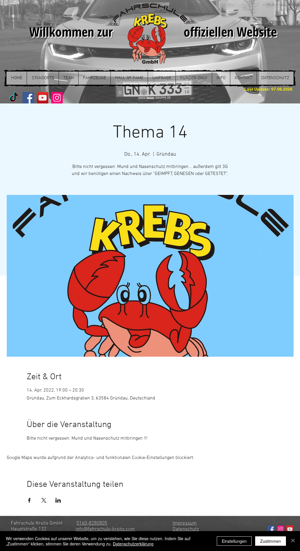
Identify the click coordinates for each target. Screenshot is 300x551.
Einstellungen (234, 541)
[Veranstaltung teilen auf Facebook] (29, 500)
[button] (43, 78)
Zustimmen (270, 541)
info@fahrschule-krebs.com (105, 529)
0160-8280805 (91, 523)
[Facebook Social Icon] (271, 529)
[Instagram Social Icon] (280, 529)
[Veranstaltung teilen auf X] (44, 500)
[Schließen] (292, 541)
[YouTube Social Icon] (290, 529)
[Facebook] (28, 97)
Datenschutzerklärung (133, 544)
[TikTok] (14, 97)
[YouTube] (42, 97)
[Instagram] (57, 97)
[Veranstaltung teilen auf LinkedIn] (58, 500)
